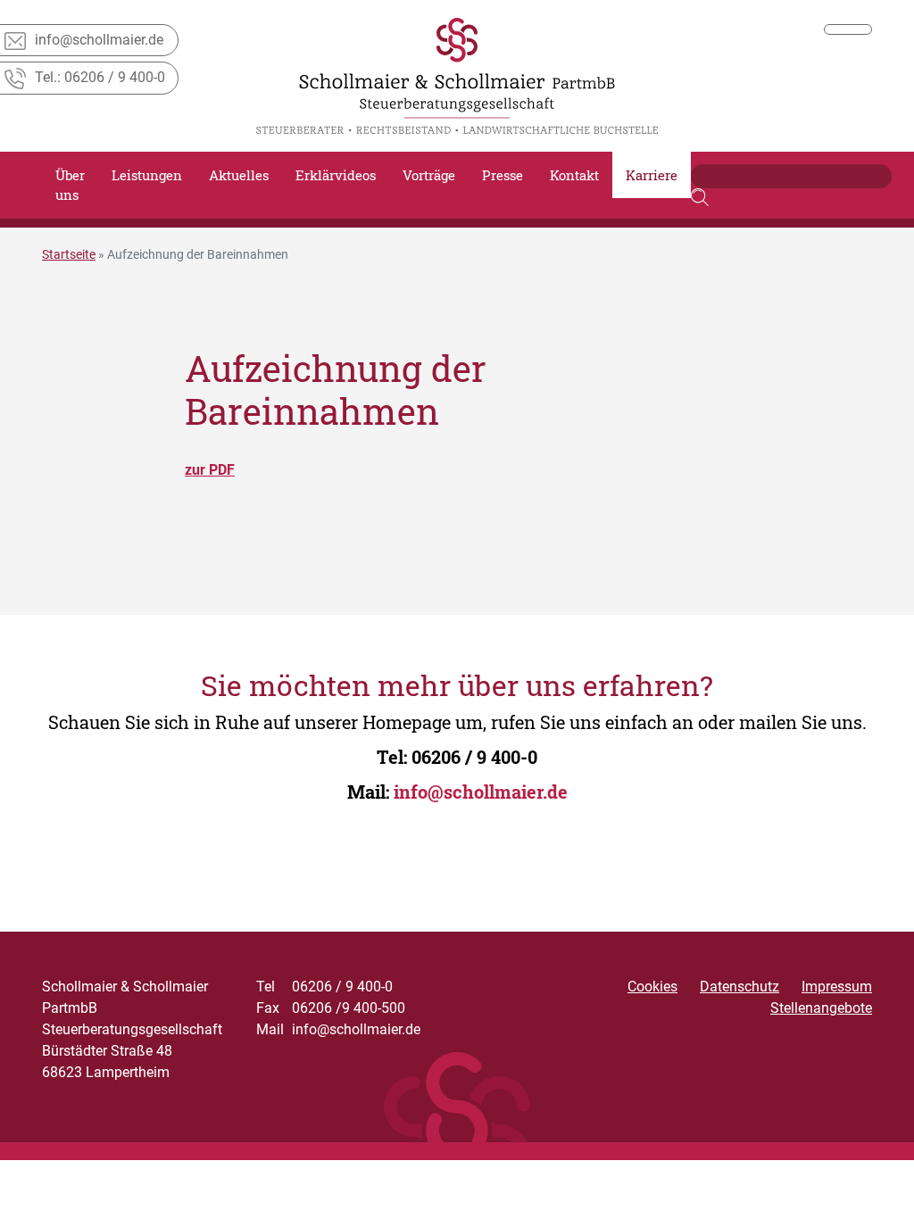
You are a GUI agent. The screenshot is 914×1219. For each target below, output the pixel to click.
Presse (502, 175)
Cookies (652, 986)
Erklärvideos (335, 175)
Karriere (651, 175)
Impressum (837, 986)
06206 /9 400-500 (330, 1007)
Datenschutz (739, 986)
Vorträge (429, 175)
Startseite (69, 254)
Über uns (70, 185)
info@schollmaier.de (481, 791)
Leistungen (147, 175)
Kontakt (574, 175)
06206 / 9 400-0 (474, 756)
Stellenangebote (821, 1007)
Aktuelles (239, 175)
